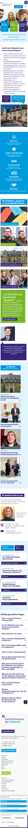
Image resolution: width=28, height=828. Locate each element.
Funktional (5, 806)
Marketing (4, 810)
